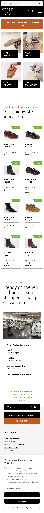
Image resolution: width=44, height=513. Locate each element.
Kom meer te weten (12, 488)
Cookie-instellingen (22, 507)
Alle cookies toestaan (22, 495)
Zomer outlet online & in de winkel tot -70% (22, 24)
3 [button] (24, 335)
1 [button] (19, 335)
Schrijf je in (22, 421)
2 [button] (22, 335)
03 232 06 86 (11, 358)
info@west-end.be (14, 360)
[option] (22, 325)
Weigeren (22, 501)
